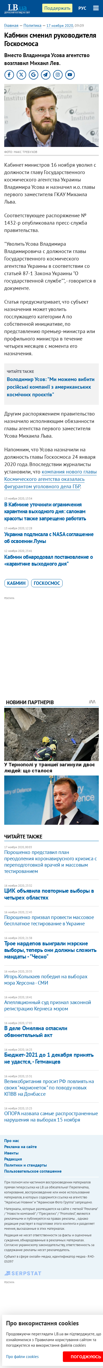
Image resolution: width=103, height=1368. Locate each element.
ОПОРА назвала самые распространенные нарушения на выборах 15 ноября (51, 1116)
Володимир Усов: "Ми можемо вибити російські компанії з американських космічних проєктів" (51, 387)
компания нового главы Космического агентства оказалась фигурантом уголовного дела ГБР (50, 479)
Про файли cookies (22, 1356)
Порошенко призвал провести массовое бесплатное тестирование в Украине (49, 920)
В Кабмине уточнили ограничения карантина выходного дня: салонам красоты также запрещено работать (45, 511)
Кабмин (16, 583)
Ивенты (11, 1152)
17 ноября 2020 (59, 25)
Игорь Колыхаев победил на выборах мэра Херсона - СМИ (45, 979)
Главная (11, 25)
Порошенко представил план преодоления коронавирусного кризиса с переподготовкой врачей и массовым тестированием (50, 862)
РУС (82, 8)
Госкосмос (47, 583)
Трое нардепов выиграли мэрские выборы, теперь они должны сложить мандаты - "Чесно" (50, 950)
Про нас (11, 1140)
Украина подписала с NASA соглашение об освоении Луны (49, 538)
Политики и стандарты (25, 1165)
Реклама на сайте (20, 1146)
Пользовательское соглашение (33, 1171)
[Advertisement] (51, 640)
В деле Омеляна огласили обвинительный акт (35, 1031)
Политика (32, 25)
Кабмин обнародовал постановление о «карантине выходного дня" (48, 560)
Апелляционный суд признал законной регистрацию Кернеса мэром (47, 1005)
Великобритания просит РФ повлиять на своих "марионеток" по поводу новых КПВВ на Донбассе (49, 1087)
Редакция (13, 1159)
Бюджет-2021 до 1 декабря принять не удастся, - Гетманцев (48, 1058)
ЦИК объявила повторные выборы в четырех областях (49, 894)
